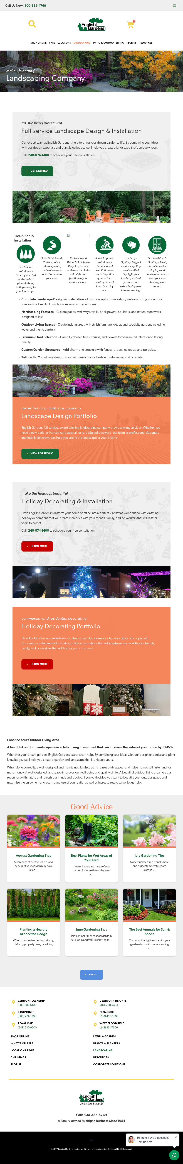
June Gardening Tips (91, 929)
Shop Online (20, 1036)
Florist (16, 1064)
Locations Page (22, 1050)
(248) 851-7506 (109, 1027)
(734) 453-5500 (109, 1016)
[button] (175, 5)
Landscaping (103, 1050)
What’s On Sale (22, 1043)
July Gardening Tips (149, 855)
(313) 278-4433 (109, 1005)
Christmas (18, 1057)
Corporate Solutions (109, 1064)
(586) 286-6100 (27, 1005)
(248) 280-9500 (27, 1027)
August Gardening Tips (33, 855)
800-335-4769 (35, 5)
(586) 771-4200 (27, 1016)
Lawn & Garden (104, 1036)
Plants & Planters (106, 1043)
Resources (101, 1057)
